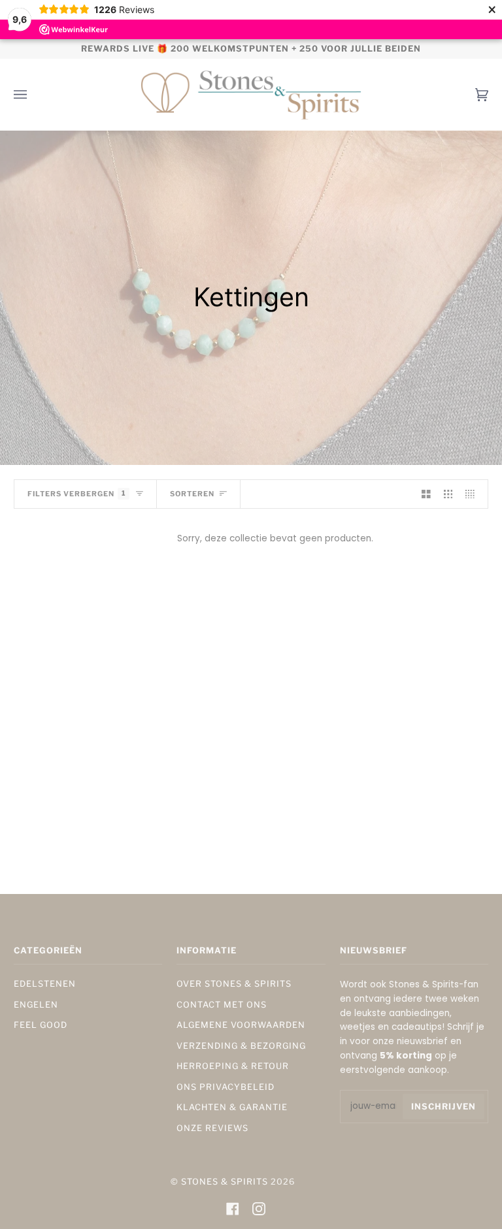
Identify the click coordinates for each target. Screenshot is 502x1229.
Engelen (36, 1005)
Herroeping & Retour (232, 1066)
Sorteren (192, 494)
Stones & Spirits (224, 1182)
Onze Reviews (212, 1128)
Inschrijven (443, 1106)
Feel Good (40, 1025)
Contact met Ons (221, 1005)
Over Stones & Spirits (234, 984)
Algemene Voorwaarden (240, 1025)
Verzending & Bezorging (241, 1046)
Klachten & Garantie (232, 1107)
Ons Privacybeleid (225, 1087)
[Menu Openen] (33, 95)
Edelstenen (45, 984)
